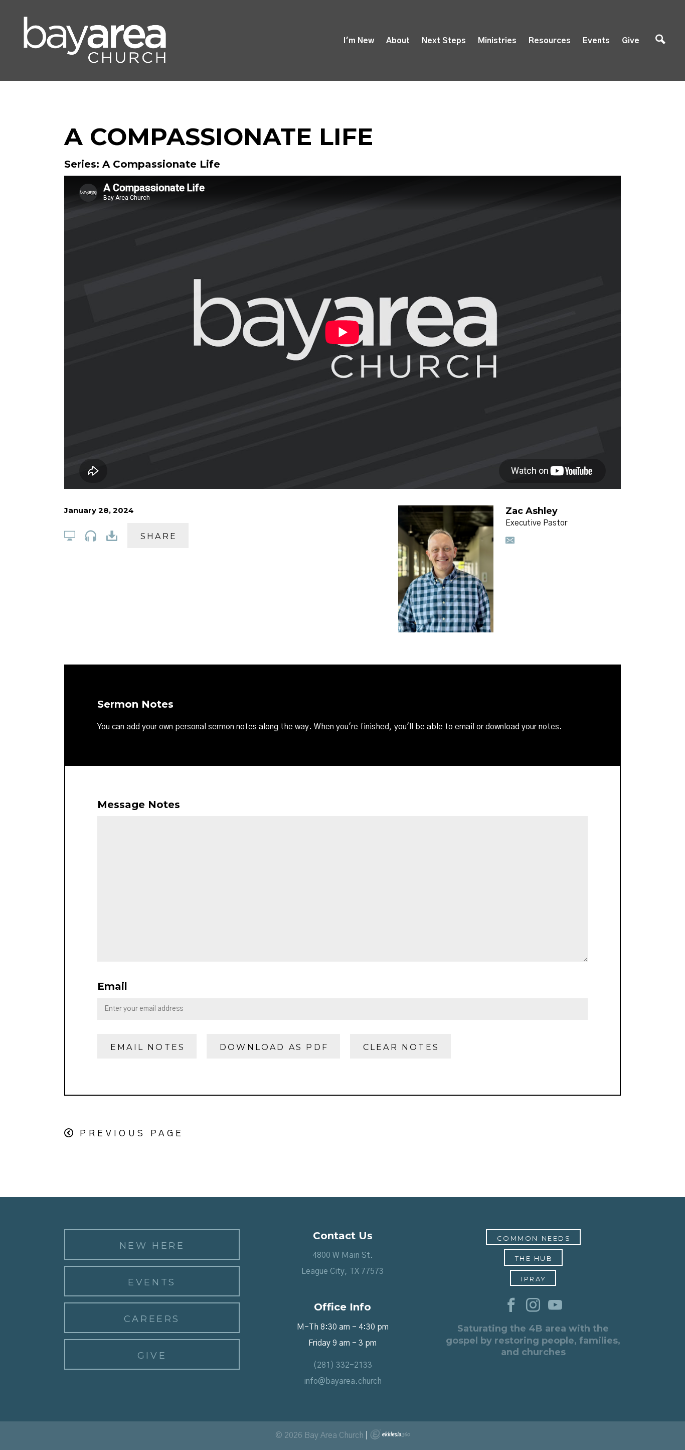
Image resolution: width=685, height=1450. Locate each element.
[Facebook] (511, 1305)
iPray (534, 1279)
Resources (550, 41)
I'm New (359, 41)
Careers (152, 1319)
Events (596, 41)
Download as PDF (274, 1047)
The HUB (534, 1258)
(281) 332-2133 (342, 1365)
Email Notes (147, 1047)
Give (630, 41)
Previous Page (132, 1133)
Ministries (497, 41)
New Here (152, 1245)
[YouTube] (555, 1305)
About (398, 41)
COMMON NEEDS (534, 1238)
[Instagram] (533, 1305)
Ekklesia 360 (390, 1434)
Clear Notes (401, 1047)
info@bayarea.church (343, 1381)
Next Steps (444, 41)
